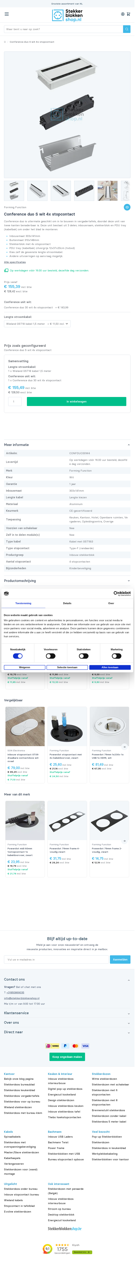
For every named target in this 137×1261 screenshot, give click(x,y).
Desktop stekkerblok (61, 1214)
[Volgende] (124, 746)
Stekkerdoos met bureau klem (23, 1113)
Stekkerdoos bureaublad (19, 1084)
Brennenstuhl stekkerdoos (108, 1110)
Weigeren (24, 667)
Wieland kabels (13, 1200)
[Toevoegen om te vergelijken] (127, 207)
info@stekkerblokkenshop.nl (21, 998)
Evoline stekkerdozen (17, 1211)
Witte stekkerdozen (104, 1078)
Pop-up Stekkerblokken (107, 1136)
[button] (67, 979)
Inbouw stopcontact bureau (21, 1194)
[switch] (50, 656)
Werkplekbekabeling (104, 1153)
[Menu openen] (6, 14)
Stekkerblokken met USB (64, 1153)
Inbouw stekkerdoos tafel (64, 1111)
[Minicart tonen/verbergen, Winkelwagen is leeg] (128, 14)
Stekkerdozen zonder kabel (109, 1116)
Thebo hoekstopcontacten (64, 1117)
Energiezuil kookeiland (62, 1094)
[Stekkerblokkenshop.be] (67, 1229)
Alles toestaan (110, 667)
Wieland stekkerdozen (18, 1107)
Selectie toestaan (67, 667)
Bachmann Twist (58, 1142)
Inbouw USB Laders (60, 1136)
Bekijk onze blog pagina (18, 1078)
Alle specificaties (15, 262)
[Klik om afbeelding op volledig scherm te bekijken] (67, 115)
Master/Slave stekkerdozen (21, 1152)
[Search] (126, 29)
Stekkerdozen (100, 1142)
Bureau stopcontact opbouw (66, 1159)
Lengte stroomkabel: (18, 317)
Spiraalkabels (12, 1136)
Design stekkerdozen (61, 1100)
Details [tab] (67, 603)
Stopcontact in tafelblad (19, 1205)
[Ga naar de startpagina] (67, 15)
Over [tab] (111, 603)
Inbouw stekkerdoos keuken (65, 1105)
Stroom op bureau (59, 1208)
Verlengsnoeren (14, 1163)
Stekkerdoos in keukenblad (109, 1148)
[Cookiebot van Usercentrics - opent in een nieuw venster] (116, 593)
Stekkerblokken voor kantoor (110, 1159)
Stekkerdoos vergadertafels (21, 1095)
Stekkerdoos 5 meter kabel (109, 1121)
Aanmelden (120, 959)
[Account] (122, 14)
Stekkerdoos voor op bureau (22, 1101)
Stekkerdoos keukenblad (19, 1090)
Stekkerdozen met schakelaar (110, 1084)
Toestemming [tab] (23, 603)
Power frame (56, 1148)
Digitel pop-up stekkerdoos (65, 1088)
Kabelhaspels (12, 1158)
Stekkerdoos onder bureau (20, 1188)
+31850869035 (15, 992)
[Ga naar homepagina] (5, 41)
